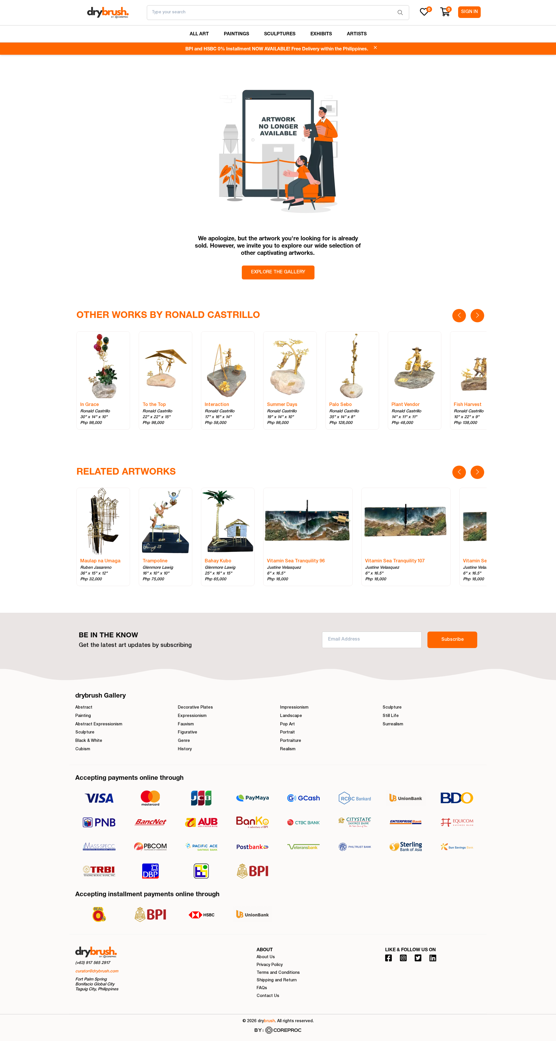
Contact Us (268, 996)
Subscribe (452, 640)
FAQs (262, 988)
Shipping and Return (277, 980)
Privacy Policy (270, 965)
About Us (266, 957)
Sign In (469, 12)
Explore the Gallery (278, 272)
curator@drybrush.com (96, 971)
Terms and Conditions (278, 973)
